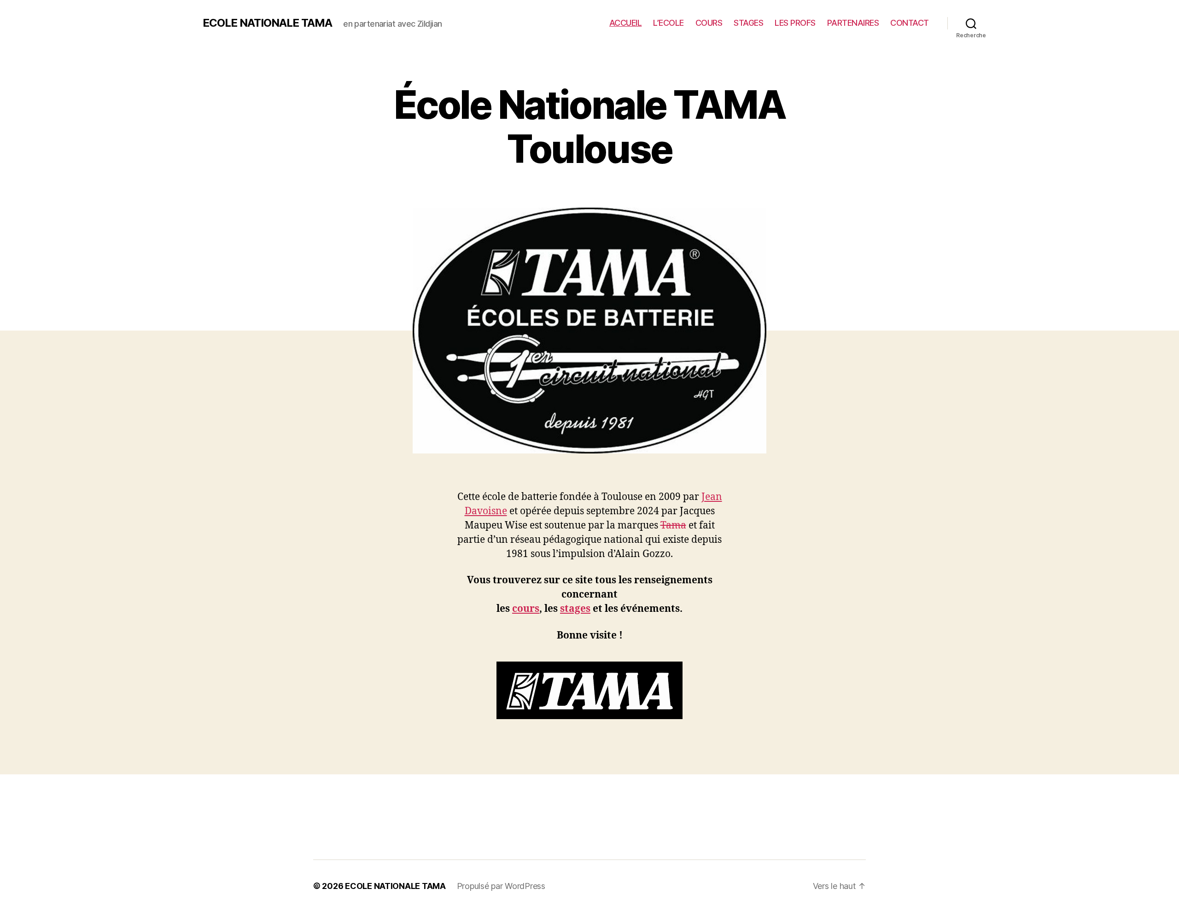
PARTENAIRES (853, 23)
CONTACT (909, 23)
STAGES (748, 23)
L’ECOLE (668, 23)
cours (525, 609)
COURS (709, 23)
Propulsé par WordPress (501, 886)
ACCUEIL (625, 23)
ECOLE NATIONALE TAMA (267, 23)
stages (575, 609)
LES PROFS (795, 23)
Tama (673, 525)
